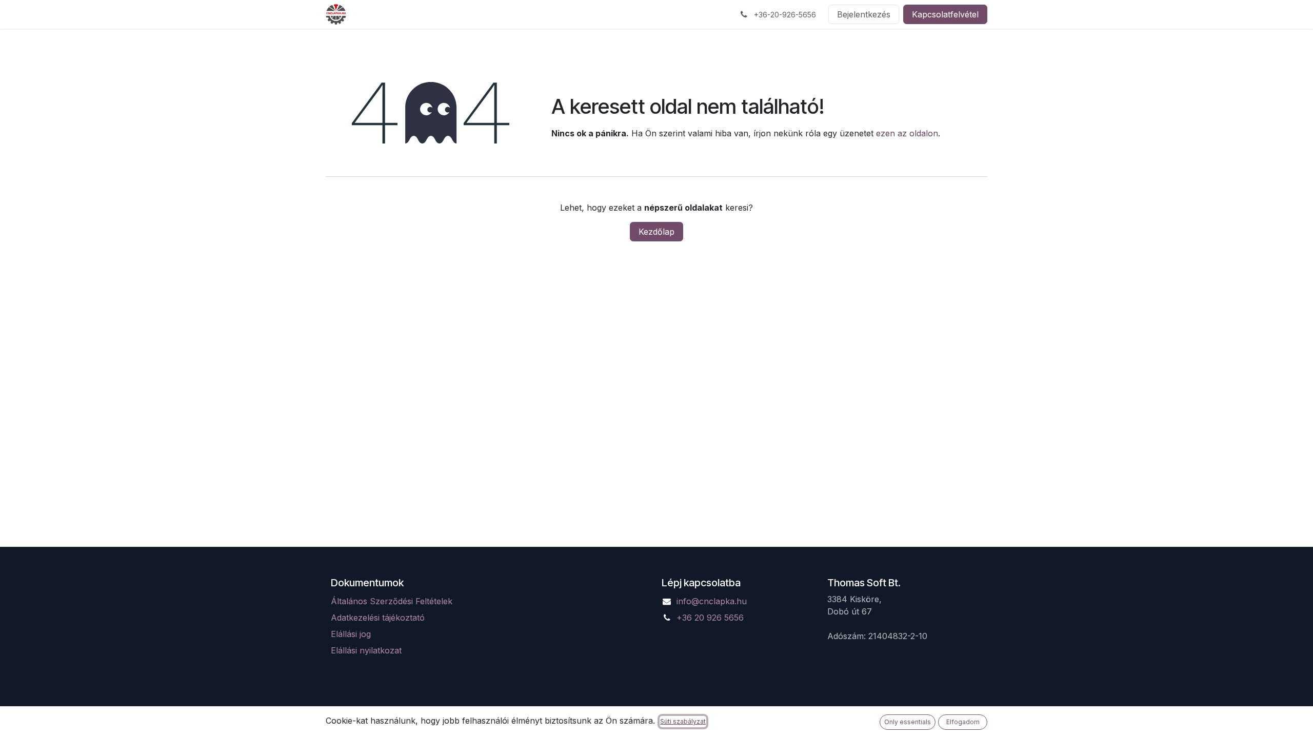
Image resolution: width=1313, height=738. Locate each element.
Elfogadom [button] (963, 722)
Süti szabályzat (683, 721)
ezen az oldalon (907, 133)
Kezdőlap (656, 232)
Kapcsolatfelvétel (945, 14)
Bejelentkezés (863, 14)
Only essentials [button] (907, 722)
